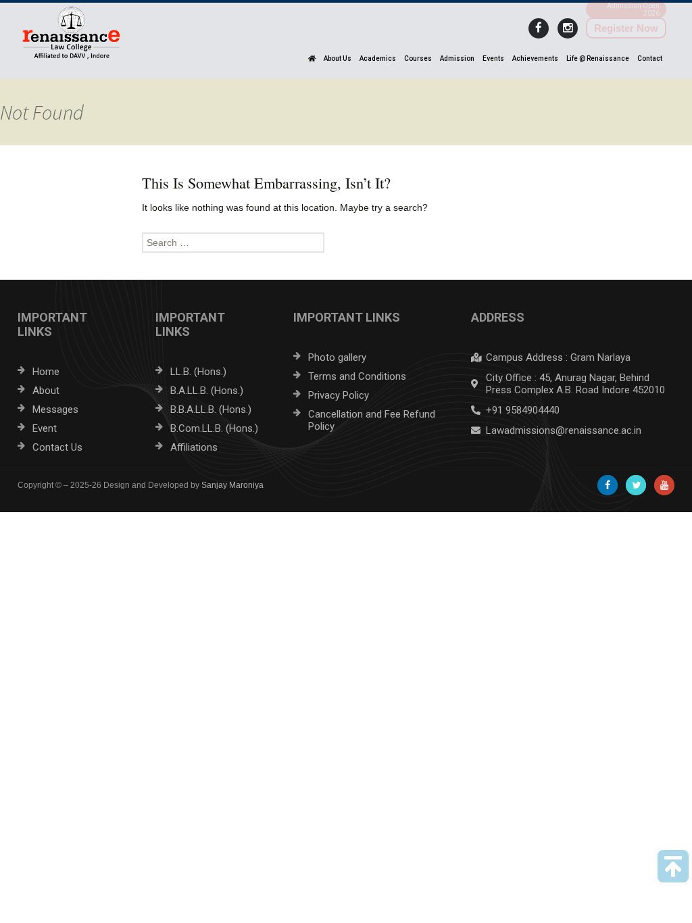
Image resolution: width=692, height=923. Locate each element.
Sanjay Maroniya (232, 485)
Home (45, 372)
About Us (337, 58)
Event (44, 428)
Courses (418, 58)
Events (493, 58)
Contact (649, 58)
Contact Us (57, 447)
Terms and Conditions (357, 376)
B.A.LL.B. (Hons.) (206, 390)
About (45, 390)
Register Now (626, 28)
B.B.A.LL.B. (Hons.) (210, 409)
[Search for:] (346, 242)
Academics (378, 58)
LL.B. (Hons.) (198, 372)
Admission (457, 58)
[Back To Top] (673, 866)
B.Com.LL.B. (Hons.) (214, 428)
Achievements (535, 58)
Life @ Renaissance (597, 58)
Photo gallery (337, 357)
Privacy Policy (338, 395)
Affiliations (194, 447)
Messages (55, 409)
